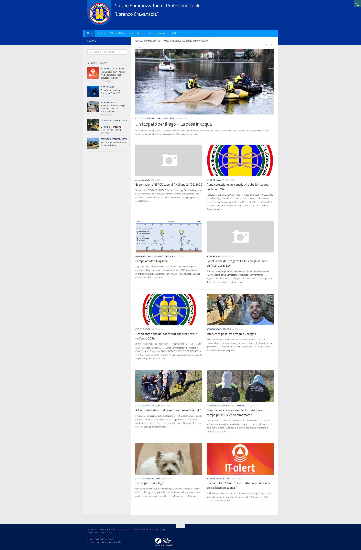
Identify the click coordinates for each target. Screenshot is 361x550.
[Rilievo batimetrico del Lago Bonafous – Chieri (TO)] (168, 386)
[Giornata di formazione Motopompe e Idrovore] (93, 125)
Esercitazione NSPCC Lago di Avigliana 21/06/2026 (168, 184)
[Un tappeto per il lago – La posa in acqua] (204, 81)
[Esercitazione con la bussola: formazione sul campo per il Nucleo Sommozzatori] (240, 386)
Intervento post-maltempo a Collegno (231, 334)
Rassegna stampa (156, 33)
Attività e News (117, 33)
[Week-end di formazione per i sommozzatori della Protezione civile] (93, 106)
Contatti (172, 33)
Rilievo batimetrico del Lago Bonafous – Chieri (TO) (168, 410)
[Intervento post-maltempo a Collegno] (240, 309)
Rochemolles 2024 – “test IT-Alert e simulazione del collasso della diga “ (114, 75)
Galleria (140, 33)
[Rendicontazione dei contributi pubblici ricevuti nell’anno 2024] (168, 309)
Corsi (130, 33)
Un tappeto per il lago (149, 483)
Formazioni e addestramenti (149, 256)
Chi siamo (101, 33)
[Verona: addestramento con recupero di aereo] (93, 143)
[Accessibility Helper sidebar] (357, 3)
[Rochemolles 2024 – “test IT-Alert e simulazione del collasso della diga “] (240, 459)
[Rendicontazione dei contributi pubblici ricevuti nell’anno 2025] (240, 160)
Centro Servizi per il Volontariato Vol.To (104, 542)
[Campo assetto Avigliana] (168, 237)
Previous (266, 44)
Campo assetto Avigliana (151, 261)
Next (271, 44)
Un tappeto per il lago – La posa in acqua (173, 124)
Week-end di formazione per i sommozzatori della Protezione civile (113, 108)
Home (90, 33)
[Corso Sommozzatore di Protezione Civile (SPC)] (93, 91)
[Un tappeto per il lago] (168, 459)
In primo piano (168, 118)
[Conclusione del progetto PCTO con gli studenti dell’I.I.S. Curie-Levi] (240, 237)
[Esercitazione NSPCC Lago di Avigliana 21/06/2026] (168, 160)
